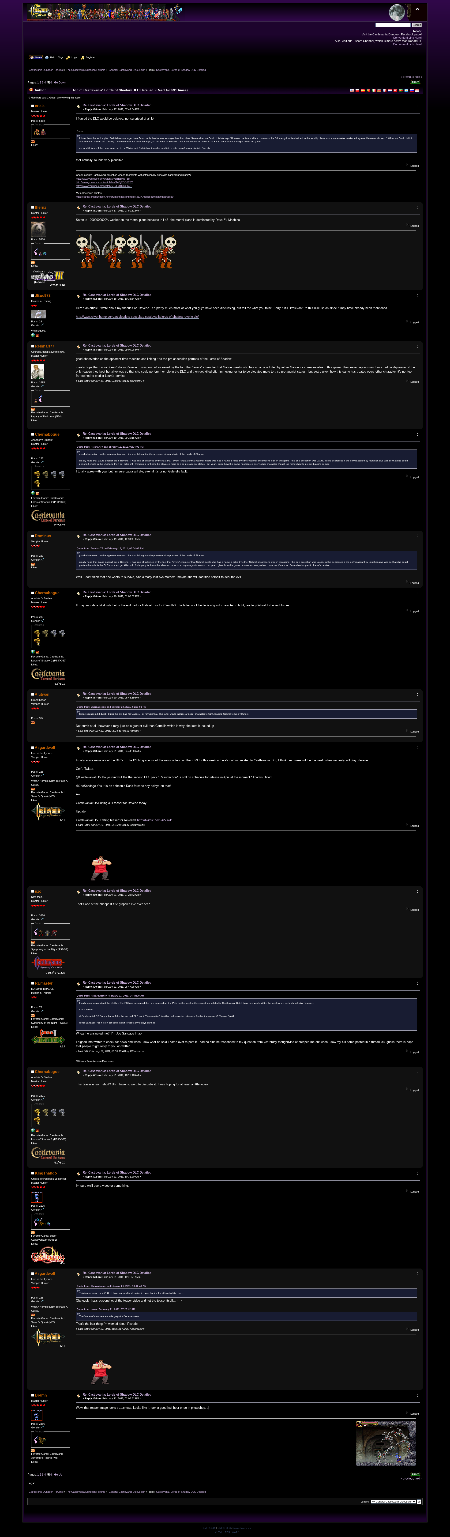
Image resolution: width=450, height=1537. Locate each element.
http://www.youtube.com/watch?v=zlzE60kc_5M (103, 178)
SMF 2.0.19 (209, 1528)
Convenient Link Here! (407, 37)
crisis (40, 106)
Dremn (41, 1395)
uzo (38, 891)
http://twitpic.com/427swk (154, 820)
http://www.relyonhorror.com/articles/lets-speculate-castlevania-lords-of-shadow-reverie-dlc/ (137, 316)
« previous (407, 76)
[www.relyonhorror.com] (33, 336)
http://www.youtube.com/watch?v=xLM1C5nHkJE (104, 186)
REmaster (43, 983)
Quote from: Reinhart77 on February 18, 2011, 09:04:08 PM (110, 447)
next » (418, 76)
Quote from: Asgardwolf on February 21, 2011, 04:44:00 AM (110, 995)
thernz (40, 207)
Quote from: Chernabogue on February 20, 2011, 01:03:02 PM (111, 707)
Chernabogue (47, 434)
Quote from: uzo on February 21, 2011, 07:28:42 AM (106, 1309)
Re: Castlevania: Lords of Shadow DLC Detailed (117, 105)
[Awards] (33, 142)
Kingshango (46, 1173)
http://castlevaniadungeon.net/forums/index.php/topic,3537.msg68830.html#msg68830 (124, 196)
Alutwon (42, 694)
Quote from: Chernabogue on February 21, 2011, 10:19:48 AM (111, 1286)
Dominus (43, 536)
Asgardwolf (45, 748)
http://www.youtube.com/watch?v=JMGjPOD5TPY (104, 182)
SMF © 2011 (224, 1528)
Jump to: (365, 1501)
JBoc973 (43, 296)
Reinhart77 (44, 346)
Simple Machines (241, 1528)
